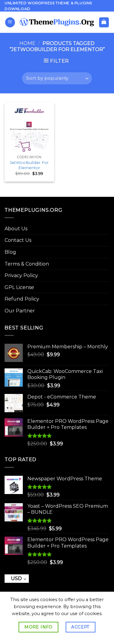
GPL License (19, 287)
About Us (16, 228)
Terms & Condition (27, 264)
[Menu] (10, 22)
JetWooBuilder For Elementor (29, 165)
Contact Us (18, 240)
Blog (10, 252)
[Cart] (104, 22)
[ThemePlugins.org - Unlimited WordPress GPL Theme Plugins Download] (57, 22)
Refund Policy (22, 299)
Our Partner (20, 311)
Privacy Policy (21, 275)
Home (27, 43)
